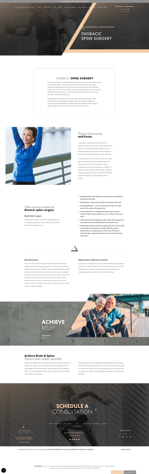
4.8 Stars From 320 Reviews (74, 433)
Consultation (72, 409)
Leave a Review (74, 436)
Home (83, 27)
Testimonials (82, 7)
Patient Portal (129, 6)
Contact (100, 7)
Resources (92, 7)
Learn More (46, 336)
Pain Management (70, 7)
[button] (3, 470)
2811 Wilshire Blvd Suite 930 (24, 438)
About (39, 7)
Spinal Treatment (92, 27)
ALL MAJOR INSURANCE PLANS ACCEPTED (74, 1)
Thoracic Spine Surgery (106, 27)
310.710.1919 (96, 468)
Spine (55, 7)
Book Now (118, 6)
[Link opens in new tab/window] (121, 9)
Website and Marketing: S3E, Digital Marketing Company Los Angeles (70, 449)
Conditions (47, 7)
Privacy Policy (126, 449)
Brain (60, 7)
